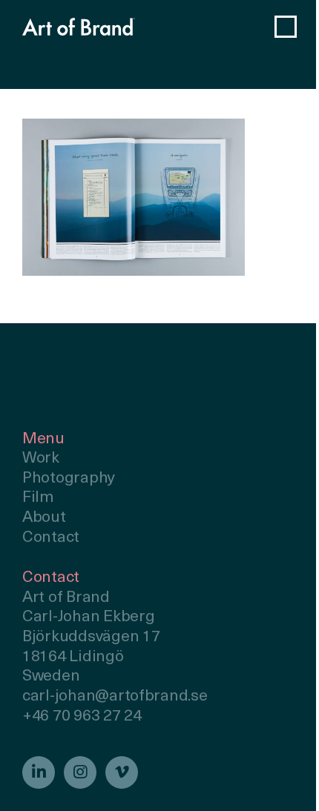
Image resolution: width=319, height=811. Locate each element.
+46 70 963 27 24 (82, 716)
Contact (50, 538)
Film (38, 498)
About (44, 518)
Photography (68, 478)
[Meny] (285, 27)
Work (40, 458)
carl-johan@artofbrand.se (115, 696)
